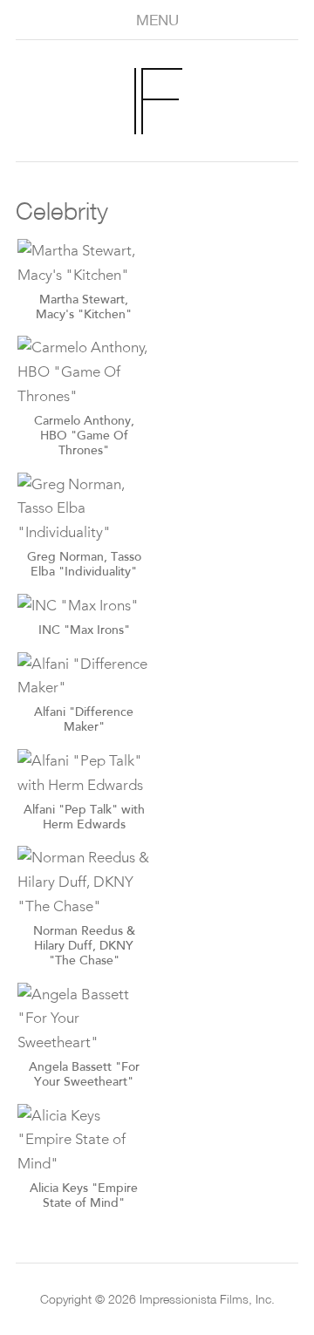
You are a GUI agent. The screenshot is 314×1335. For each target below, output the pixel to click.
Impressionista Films (167, 101)
